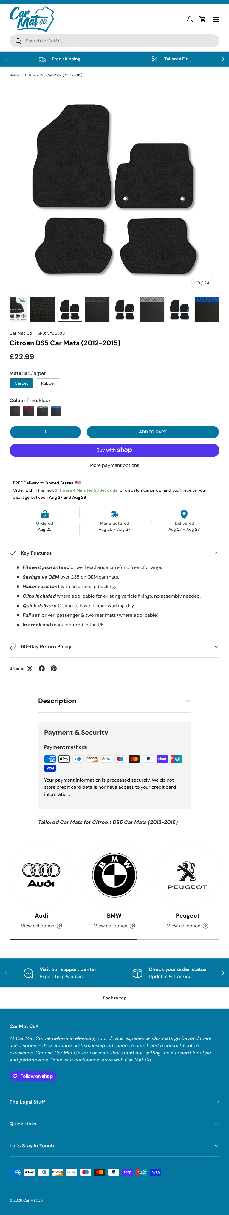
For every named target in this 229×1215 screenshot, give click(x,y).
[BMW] (114, 874)
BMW (114, 915)
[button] (202, 19)
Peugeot (187, 915)
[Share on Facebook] (42, 668)
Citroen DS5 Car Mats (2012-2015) (53, 75)
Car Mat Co (21, 333)
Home (14, 75)
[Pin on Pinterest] (54, 668)
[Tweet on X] (30, 668)
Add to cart (152, 432)
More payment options (114, 465)
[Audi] (41, 874)
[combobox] (114, 40)
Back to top (114, 998)
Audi (41, 915)
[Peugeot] (187, 874)
